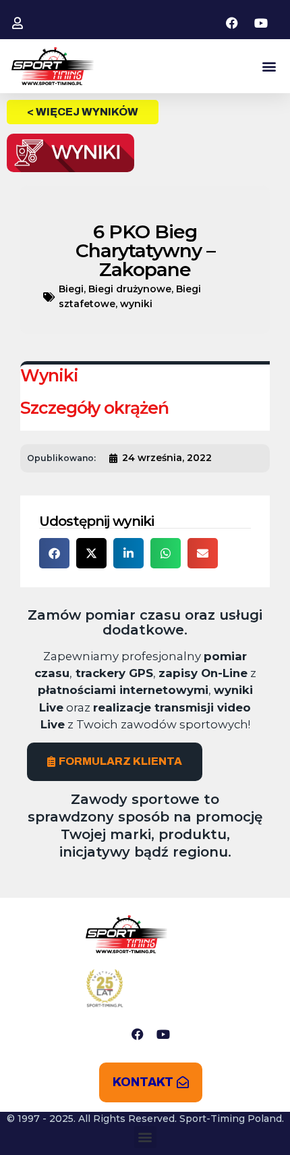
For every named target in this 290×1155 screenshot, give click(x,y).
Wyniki (49, 375)
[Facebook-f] (138, 1034)
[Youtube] (163, 1034)
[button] (269, 66)
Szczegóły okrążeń (94, 408)
